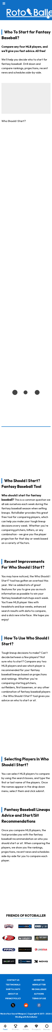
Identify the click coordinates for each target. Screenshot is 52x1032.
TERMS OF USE (39, 998)
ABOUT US (13, 994)
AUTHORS (39, 994)
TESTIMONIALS (13, 984)
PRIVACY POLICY (13, 998)
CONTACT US (13, 980)
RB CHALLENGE (39, 989)
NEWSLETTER (39, 984)
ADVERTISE (39, 980)
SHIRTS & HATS (13, 989)
